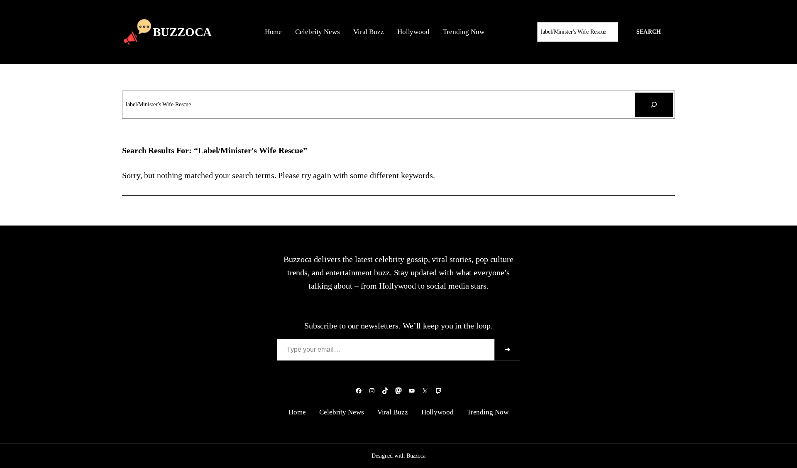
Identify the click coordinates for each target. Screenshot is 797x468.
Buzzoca (182, 32)
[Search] (654, 105)
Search (648, 32)
